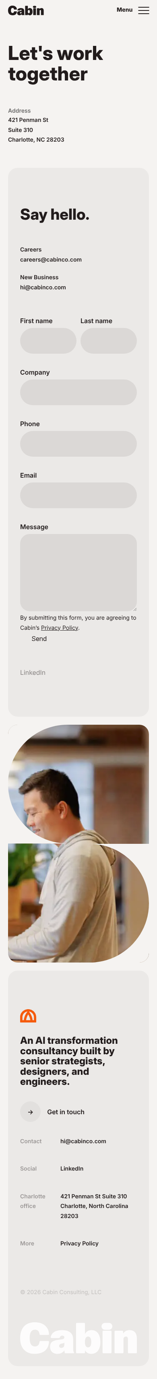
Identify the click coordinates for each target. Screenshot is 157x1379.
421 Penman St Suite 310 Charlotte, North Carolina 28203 (94, 1206)
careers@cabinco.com (51, 259)
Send (39, 639)
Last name (96, 321)
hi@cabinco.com (43, 287)
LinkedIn (32, 672)
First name (36, 321)
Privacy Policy (59, 628)
